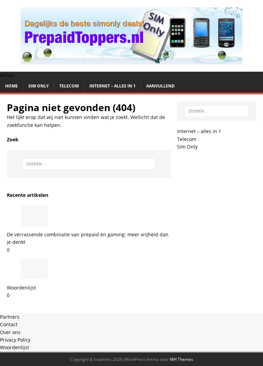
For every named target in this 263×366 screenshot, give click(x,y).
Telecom (69, 86)
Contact (8, 324)
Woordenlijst (21, 287)
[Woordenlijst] (34, 275)
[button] (7, 75)
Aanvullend (160, 86)
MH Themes (181, 359)
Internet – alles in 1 (112, 86)
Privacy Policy (15, 340)
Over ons (10, 332)
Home (11, 86)
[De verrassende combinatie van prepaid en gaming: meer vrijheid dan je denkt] (34, 222)
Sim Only (38, 86)
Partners (10, 317)
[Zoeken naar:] (89, 164)
